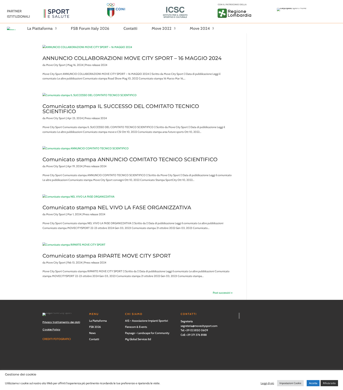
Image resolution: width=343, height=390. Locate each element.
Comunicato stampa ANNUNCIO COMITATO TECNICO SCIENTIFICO (130, 159)
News (92, 333)
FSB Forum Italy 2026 (90, 29)
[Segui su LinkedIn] (230, 368)
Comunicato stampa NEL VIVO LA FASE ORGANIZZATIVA (116, 207)
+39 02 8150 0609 (196, 330)
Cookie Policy (51, 329)
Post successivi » (222, 292)
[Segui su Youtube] (130, 368)
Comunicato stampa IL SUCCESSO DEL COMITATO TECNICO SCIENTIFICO (120, 109)
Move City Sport (56, 65)
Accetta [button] (313, 383)
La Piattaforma (40, 29)
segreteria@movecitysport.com (199, 326)
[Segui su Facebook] (80, 368)
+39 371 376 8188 (196, 335)
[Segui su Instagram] (180, 368)
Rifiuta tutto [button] (329, 383)
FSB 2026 (95, 327)
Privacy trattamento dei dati (61, 322)
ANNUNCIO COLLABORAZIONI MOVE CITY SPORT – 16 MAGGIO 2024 (132, 58)
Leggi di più (267, 383)
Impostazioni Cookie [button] (290, 383)
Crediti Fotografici (56, 339)
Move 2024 (200, 29)
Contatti (130, 29)
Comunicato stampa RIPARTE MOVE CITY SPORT (106, 256)
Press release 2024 (96, 65)
